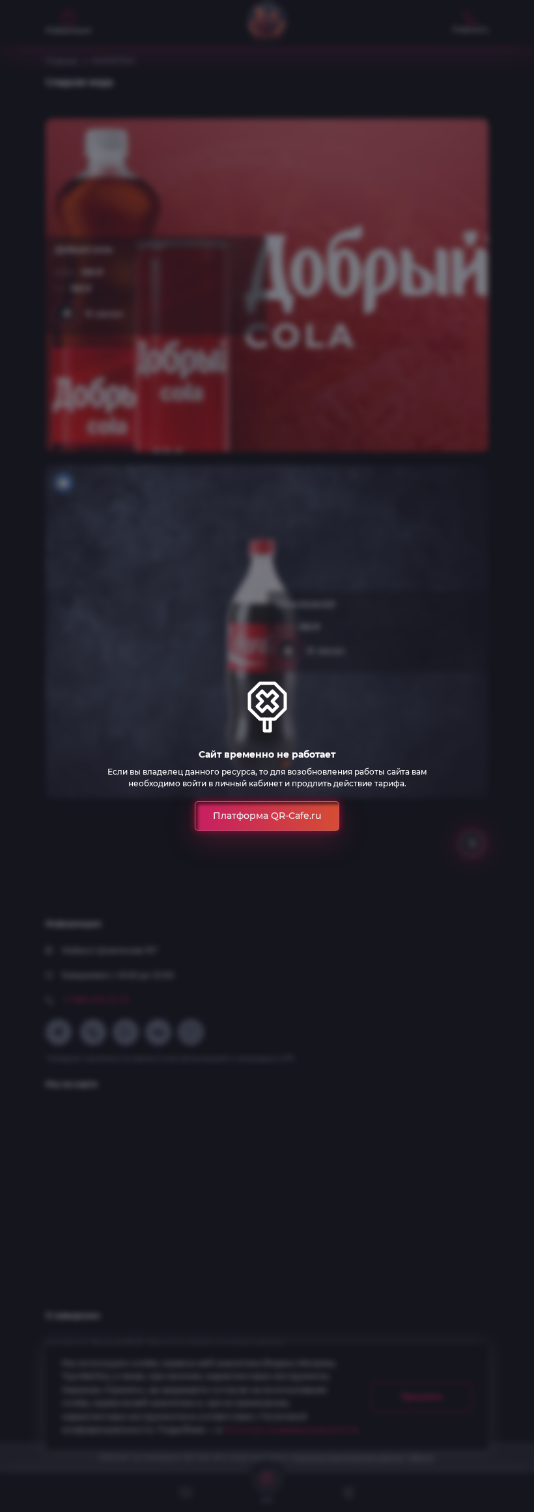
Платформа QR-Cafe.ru (267, 816)
